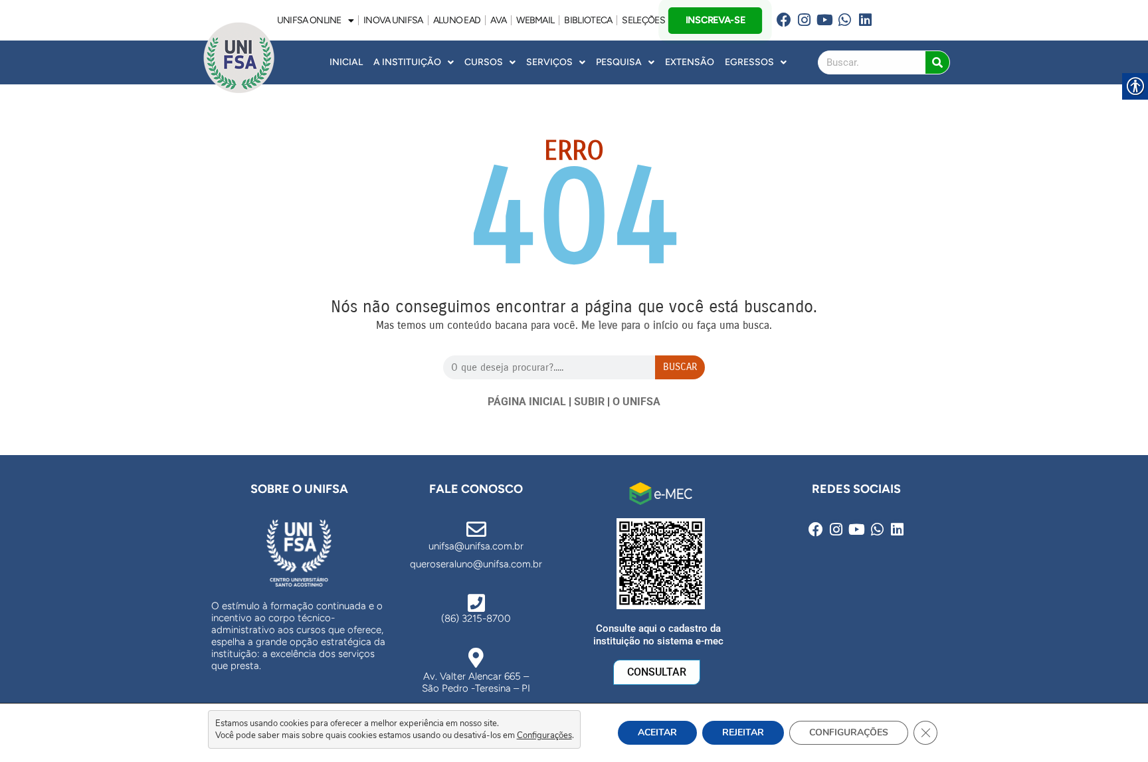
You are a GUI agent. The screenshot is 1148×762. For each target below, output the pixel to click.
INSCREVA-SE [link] (715, 20)
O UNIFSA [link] (636, 401)
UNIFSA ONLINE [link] (309, 20)
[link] (783, 20)
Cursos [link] (483, 62)
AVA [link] (498, 20)
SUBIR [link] (589, 401)
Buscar (680, 367)
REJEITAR (743, 732)
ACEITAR (657, 732)
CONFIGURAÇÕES (848, 732)
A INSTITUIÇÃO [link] (407, 62)
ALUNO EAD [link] (457, 20)
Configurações (544, 735)
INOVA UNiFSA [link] (393, 20)
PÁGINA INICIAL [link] (527, 401)
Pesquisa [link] (619, 62)
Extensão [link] (689, 62)
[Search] (937, 62)
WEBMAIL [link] (535, 20)
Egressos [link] (749, 62)
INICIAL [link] (346, 62)
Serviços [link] (549, 62)
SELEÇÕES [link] (643, 20)
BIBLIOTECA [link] (588, 20)
